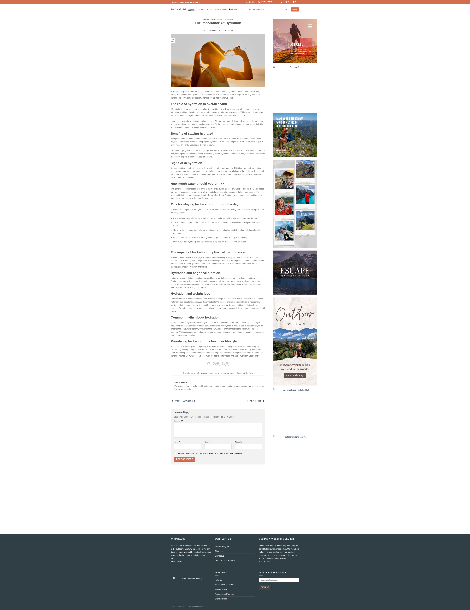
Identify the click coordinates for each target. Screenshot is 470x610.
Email (207, 442)
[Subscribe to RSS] (291, 2)
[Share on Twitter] (214, 364)
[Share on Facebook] (209, 364)
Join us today (264, 561)
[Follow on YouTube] (295, 2)
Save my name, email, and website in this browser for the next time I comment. (210, 453)
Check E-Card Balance (225, 561)
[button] (265, 2)
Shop (208, 10)
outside (245, 373)
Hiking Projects (217, 19)
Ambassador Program (224, 594)
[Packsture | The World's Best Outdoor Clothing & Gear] (183, 9)
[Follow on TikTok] (281, 2)
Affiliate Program (222, 546)
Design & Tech (237, 9)
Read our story (177, 561)
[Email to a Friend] (218, 364)
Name (177, 442)
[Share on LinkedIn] (227, 364)
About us (219, 551)
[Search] (267, 9)
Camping (206, 19)
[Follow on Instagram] (279, 2)
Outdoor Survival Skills (185, 401)
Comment (178, 421)
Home (201, 10)
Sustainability (220, 10)
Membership (250, 2)
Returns (218, 580)
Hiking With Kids (254, 401)
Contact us (219, 556)
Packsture (229, 30)
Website (238, 442)
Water (251, 373)
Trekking (229, 19)
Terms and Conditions (224, 585)
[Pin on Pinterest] (223, 364)
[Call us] (288, 2)
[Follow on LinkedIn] (293, 2)
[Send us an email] (286, 2)
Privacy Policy (221, 589)
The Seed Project (256, 9)
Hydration (238, 373)
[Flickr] (298, 2)
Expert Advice (221, 599)
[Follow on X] (284, 2)
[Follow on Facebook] (277, 2)
